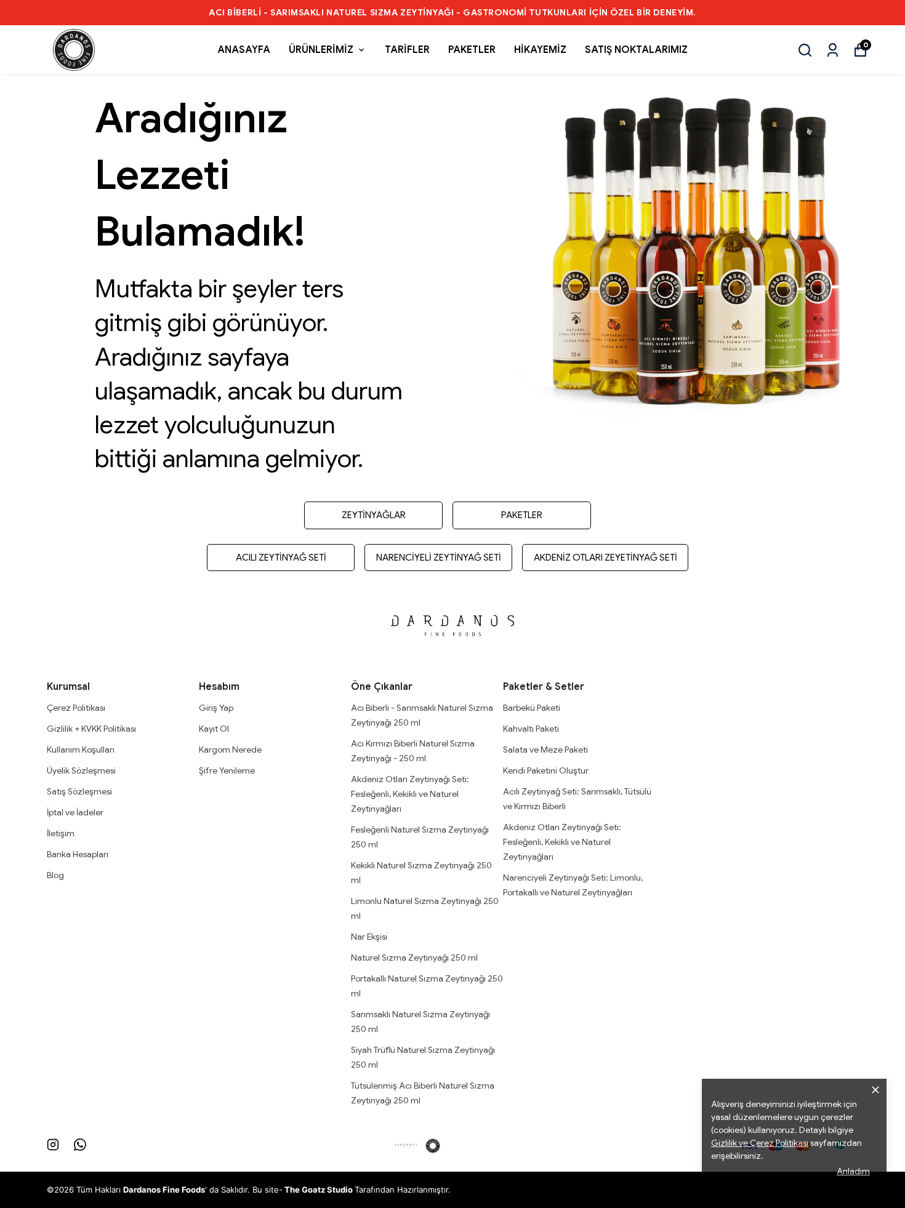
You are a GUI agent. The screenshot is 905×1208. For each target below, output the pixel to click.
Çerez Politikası (76, 707)
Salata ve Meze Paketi (545, 749)
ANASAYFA (243, 50)
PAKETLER (472, 50)
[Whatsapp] (80, 1144)
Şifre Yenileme (227, 770)
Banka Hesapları (77, 854)
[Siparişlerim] (832, 50)
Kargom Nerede (230, 749)
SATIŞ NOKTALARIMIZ (636, 50)
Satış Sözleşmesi (79, 791)
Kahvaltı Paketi (531, 728)
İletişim (60, 833)
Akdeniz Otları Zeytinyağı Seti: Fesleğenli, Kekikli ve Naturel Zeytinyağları (410, 794)
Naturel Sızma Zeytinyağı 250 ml (414, 957)
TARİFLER (407, 50)
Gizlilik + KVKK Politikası (91, 728)
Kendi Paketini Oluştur (546, 770)
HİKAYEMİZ (540, 50)
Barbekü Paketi (531, 707)
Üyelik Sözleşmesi (81, 770)
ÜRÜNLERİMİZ (321, 50)
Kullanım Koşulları (81, 749)
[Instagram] (53, 1144)
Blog (55, 875)
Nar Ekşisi (369, 936)
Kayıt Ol (214, 728)
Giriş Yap (216, 707)
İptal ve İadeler (75, 812)
